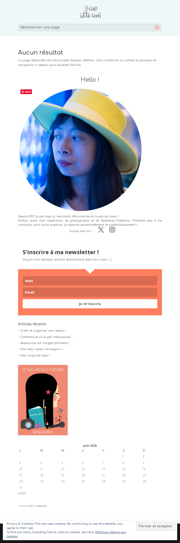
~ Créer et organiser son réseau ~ (42, 330)
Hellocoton (42, 506)
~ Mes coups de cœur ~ (35, 355)
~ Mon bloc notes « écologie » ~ (40, 349)
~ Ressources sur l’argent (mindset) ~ (44, 343)
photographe (79, 220)
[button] (43, 400)
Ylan (31, 506)
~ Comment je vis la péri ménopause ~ (45, 337)
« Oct (22, 493)
